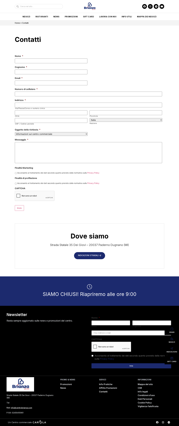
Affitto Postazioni (108, 388)
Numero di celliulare (26, 89)
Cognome (21, 67)
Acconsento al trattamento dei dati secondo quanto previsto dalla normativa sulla (58, 173)
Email (19, 78)
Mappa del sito (145, 384)
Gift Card (88, 16)
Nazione (93, 123)
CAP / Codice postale (24, 124)
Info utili (127, 16)
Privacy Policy (93, 173)
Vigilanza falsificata (148, 406)
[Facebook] (144, 6)
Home (17, 23)
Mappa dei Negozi (146, 16)
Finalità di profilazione (26, 178)
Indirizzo (20, 100)
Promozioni (71, 16)
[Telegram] (156, 6)
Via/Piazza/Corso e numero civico (30, 108)
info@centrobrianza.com (21, 408)
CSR (140, 388)
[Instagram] (150, 6)
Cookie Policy (145, 402)
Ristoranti (42, 16)
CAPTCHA (20, 188)
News (56, 16)
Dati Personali (145, 399)
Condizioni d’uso (146, 395)
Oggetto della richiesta (27, 129)
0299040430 (17, 403)
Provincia (94, 116)
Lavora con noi (107, 16)
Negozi (26, 16)
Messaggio (21, 139)
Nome (19, 56)
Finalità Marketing (24, 168)
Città (17, 116)
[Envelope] (161, 6)
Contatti (103, 391)
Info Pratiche (105, 384)
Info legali (143, 391)
